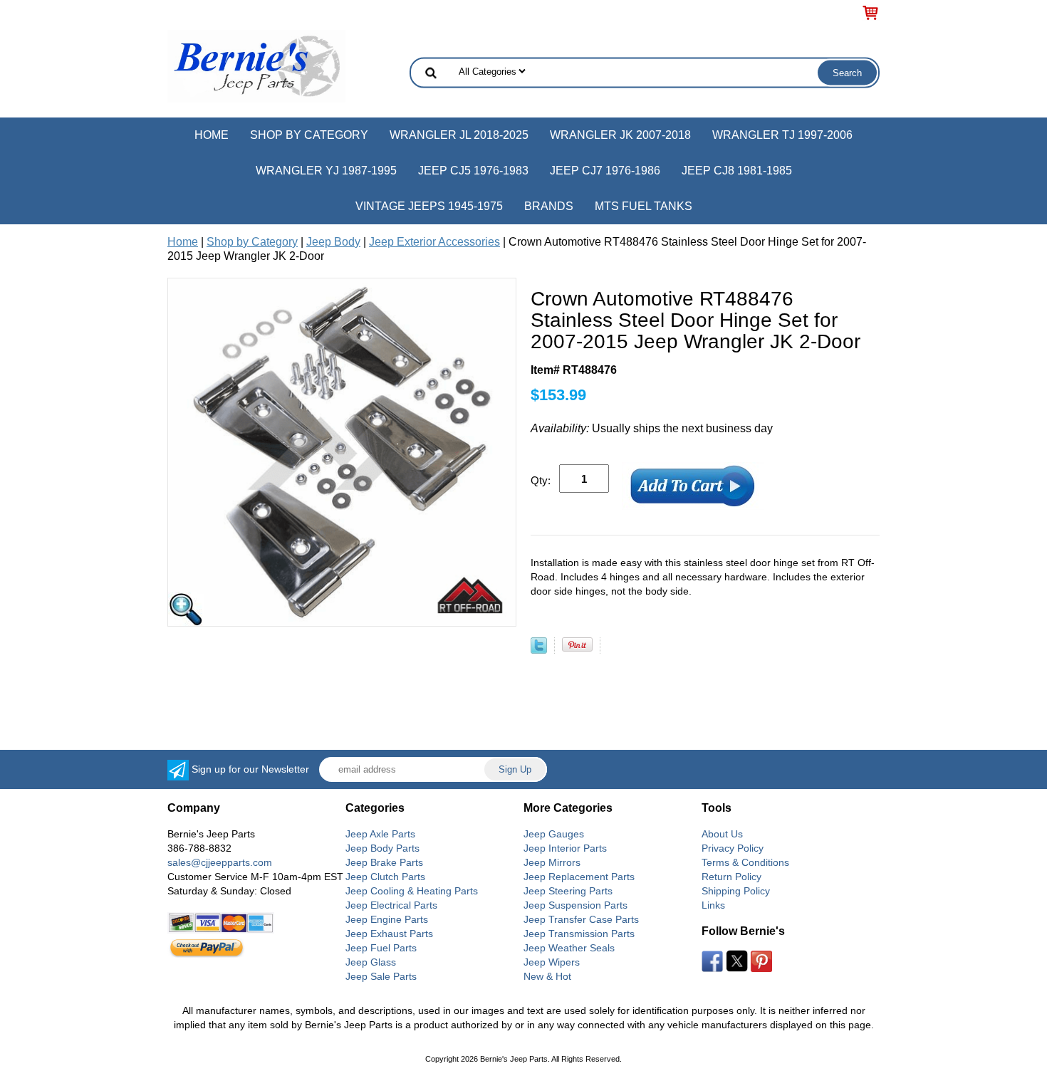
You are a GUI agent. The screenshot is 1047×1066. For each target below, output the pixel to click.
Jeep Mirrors (552, 862)
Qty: (541, 480)
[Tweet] (539, 650)
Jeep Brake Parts (384, 862)
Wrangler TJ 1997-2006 (782, 135)
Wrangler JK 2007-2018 (620, 135)
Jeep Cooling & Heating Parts (411, 891)
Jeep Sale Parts (381, 976)
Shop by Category (309, 135)
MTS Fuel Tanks (643, 206)
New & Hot (547, 976)
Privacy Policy (733, 848)
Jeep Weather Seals (569, 947)
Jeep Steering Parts (568, 891)
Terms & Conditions (745, 862)
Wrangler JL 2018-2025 (459, 135)
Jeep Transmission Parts (579, 933)
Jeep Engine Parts (386, 919)
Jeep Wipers (552, 962)
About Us (722, 834)
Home (211, 135)
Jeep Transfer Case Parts (581, 919)
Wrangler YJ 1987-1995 (326, 170)
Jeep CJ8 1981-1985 (737, 170)
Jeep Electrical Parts (391, 905)
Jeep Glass (370, 962)
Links (713, 905)
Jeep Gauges (554, 834)
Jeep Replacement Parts (579, 876)
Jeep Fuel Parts (381, 947)
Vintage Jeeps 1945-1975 (429, 206)
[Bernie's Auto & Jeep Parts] (256, 65)
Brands (548, 206)
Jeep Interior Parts (565, 848)
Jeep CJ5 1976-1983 (473, 170)
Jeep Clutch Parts (385, 876)
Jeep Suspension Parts (575, 905)
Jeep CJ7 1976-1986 (605, 170)
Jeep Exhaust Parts (389, 933)
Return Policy (731, 876)
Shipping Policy (736, 891)
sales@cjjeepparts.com (219, 862)
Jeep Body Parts (382, 848)
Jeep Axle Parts (380, 834)
